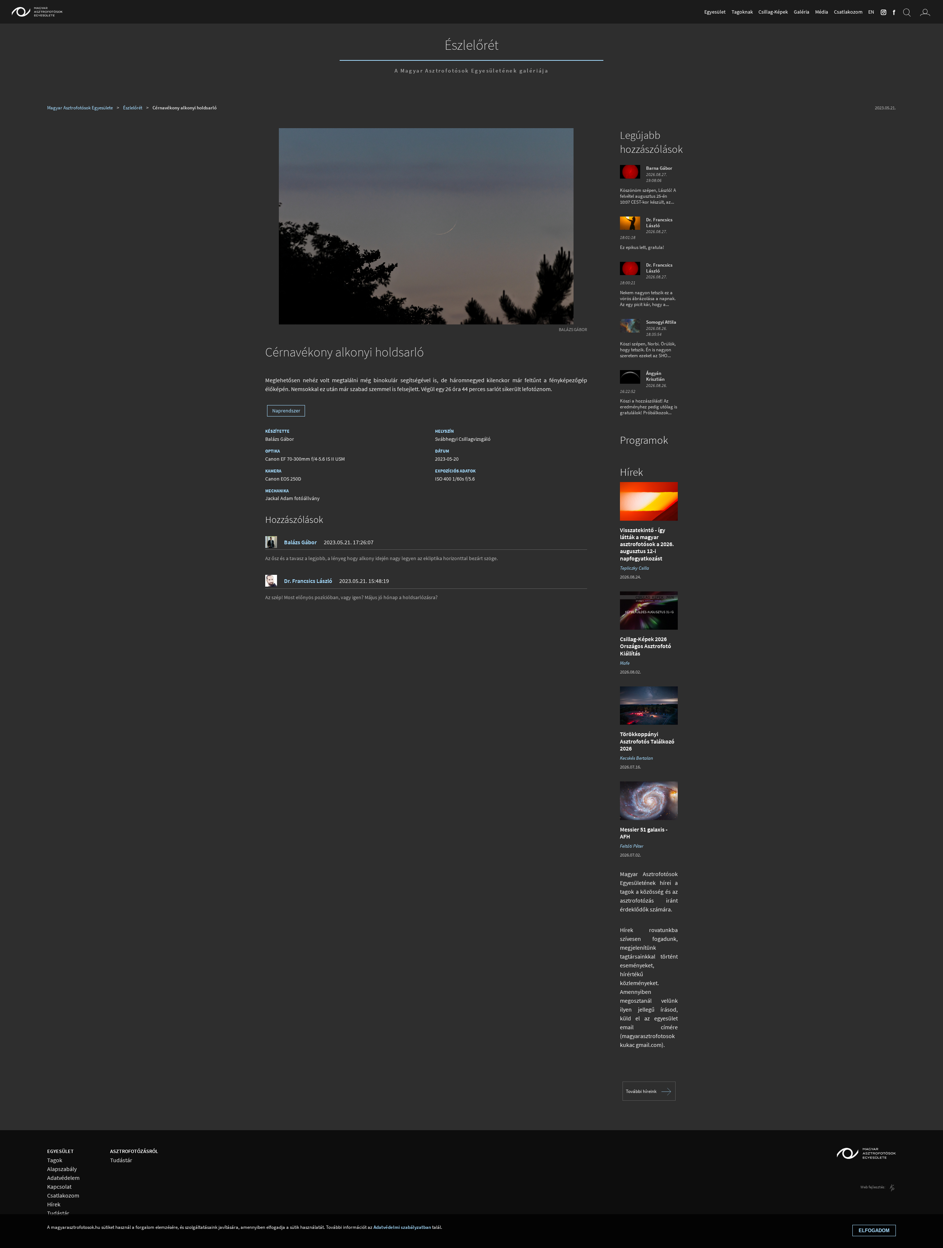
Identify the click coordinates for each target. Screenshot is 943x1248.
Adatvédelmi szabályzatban (402, 1227)
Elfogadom (874, 1230)
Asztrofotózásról (134, 1151)
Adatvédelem (63, 1177)
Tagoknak (742, 11)
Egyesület (715, 11)
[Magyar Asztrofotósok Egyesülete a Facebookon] (893, 12)
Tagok (54, 1160)
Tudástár (58, 1213)
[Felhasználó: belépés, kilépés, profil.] (925, 11)
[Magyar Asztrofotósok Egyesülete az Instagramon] (882, 12)
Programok (644, 440)
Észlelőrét (471, 44)
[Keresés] (907, 11)
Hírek (631, 472)
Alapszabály (62, 1169)
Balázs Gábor (573, 329)
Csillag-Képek (773, 11)
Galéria (801, 11)
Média (821, 11)
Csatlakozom (848, 11)
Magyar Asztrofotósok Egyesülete (80, 107)
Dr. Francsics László (308, 580)
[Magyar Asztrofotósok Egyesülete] (37, 12)
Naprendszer (286, 410)
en (871, 11)
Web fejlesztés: (873, 1186)
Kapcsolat (59, 1186)
